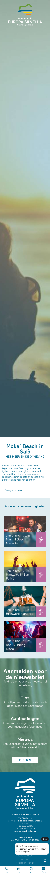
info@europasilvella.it (25, 828)
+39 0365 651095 (25, 825)
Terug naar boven (13, 490)
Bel (6, 872)
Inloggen (25, 760)
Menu (43, 871)
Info (18, 872)
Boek (31, 872)
